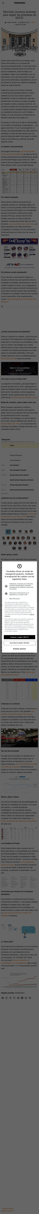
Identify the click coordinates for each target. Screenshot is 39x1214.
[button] (19, 598)
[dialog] (19, 607)
